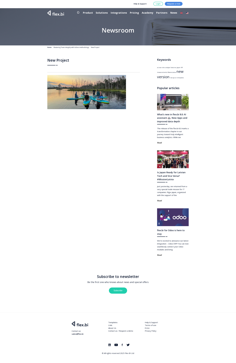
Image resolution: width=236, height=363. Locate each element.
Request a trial (173, 4)
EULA (147, 328)
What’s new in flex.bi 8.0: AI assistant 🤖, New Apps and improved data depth (172, 118)
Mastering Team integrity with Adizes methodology (71, 47)
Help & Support (140, 4)
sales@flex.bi (77, 334)
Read (159, 142)
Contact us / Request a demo (120, 331)
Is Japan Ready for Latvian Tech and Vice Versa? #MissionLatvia (171, 176)
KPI (182, 67)
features (173, 67)
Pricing (134, 13)
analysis (167, 67)
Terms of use (150, 325)
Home (49, 47)
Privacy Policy (150, 331)
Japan (178, 67)
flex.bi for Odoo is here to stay (171, 232)
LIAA (110, 325)
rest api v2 (173, 78)
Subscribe (118, 290)
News (173, 13)
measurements (162, 72)
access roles (161, 67)
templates (180, 78)
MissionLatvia (172, 72)
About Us (112, 328)
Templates (113, 322)
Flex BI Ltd (129, 353)
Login (158, 4)
